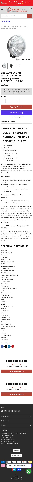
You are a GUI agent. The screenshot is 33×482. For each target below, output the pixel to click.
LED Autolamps (7, 146)
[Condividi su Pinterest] (12, 346)
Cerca (16, 475)
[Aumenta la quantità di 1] (17, 101)
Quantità (3, 97)
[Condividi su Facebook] (2, 346)
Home (3, 25)
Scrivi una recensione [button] (16, 371)
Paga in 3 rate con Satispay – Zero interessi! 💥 (20, 2)
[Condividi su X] (5, 346)
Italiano (16, 450)
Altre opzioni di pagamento (16, 117)
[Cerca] (29, 16)
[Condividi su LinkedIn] (9, 346)
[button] (4, 66)
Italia (15, 455)
